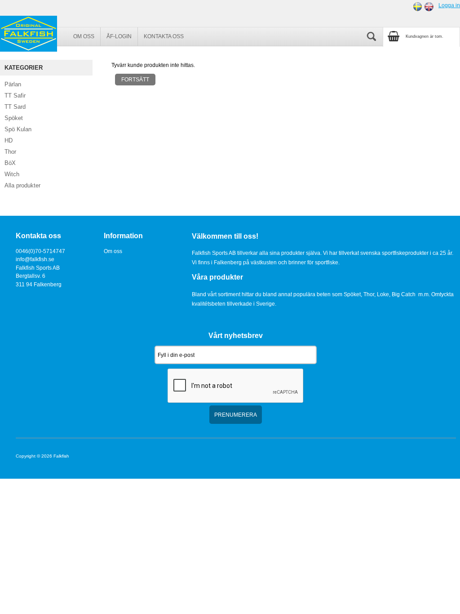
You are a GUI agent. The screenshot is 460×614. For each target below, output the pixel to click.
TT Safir (15, 95)
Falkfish (61, 456)
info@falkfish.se (35, 259)
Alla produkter (22, 185)
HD (8, 140)
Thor (10, 151)
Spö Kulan (17, 129)
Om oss (83, 36)
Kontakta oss (164, 36)
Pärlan (12, 84)
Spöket (13, 118)
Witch (11, 174)
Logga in (449, 5)
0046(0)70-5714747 (40, 251)
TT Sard (15, 106)
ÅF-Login (119, 36)
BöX (10, 163)
